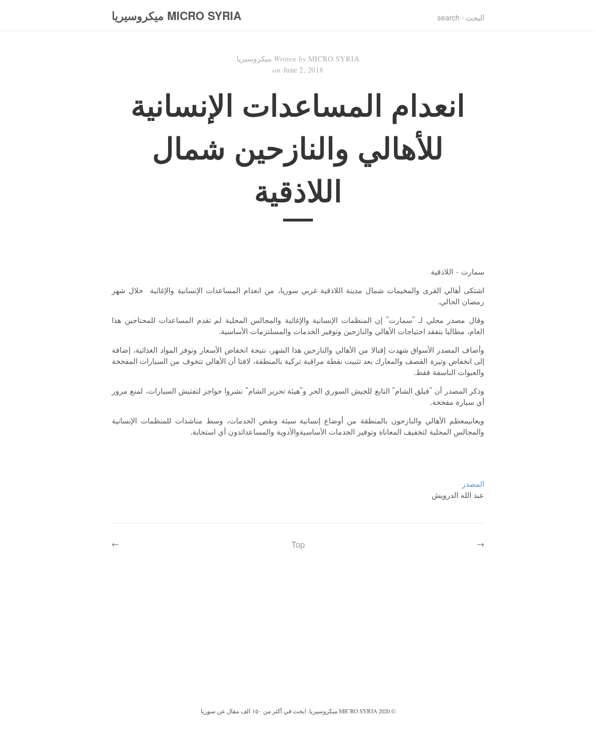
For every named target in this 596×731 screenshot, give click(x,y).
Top (298, 544)
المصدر (473, 484)
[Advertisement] (298, 635)
